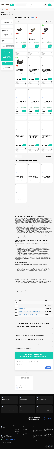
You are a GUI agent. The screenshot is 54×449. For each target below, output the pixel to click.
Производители (26, 433)
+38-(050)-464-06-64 (37, 4)
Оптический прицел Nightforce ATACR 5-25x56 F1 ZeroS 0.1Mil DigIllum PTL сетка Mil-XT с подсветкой (33, 136)
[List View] (50, 21)
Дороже (34, 21)
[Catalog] (12, 5)
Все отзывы (49, 372)
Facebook (17, 431)
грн (51, 5)
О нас (24, 426)
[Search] (27, 5)
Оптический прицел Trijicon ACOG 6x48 (19, 70)
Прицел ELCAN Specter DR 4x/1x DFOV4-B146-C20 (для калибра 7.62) (47, 102)
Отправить (48, 367)
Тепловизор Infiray (47, 428)
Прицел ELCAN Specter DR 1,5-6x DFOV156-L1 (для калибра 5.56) (33, 70)
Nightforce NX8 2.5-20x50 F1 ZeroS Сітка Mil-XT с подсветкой (29, 311)
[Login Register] (45, 5)
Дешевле (30, 21)
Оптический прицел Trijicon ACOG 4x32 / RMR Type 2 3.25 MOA (33, 38)
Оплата (24, 428)
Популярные (38, 21)
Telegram (17, 425)
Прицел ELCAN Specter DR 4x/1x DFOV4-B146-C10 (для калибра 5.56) (33, 102)
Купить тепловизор (36, 426)
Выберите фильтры (10, 46)
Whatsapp (17, 429)
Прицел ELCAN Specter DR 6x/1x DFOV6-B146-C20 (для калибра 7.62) (21, 135)
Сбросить (3, 46)
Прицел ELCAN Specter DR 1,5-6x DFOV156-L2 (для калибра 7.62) (47, 70)
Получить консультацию (7, 63)
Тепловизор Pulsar (47, 426)
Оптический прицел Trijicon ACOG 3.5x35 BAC (20, 37)
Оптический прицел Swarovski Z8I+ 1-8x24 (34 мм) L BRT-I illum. (33, 177)
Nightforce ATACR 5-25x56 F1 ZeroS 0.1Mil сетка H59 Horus (29, 314)
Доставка (25, 429)
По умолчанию (24, 21)
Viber (16, 427)
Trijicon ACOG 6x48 (22, 308)
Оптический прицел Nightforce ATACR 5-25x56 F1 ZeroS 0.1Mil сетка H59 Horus (47, 136)
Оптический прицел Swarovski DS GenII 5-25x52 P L (20, 177)
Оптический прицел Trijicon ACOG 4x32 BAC (46, 37)
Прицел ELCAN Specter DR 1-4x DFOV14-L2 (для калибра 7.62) (21, 102)
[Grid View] (46, 21)
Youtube (16, 433)
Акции (24, 434)
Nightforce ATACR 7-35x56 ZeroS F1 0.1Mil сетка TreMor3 (28, 305)
